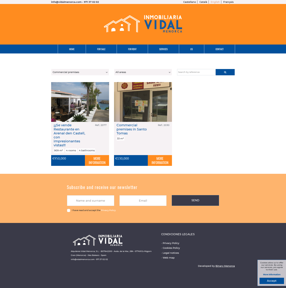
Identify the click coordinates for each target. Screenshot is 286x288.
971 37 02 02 (91, 1)
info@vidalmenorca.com (66, 1)
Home (71, 49)
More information (272, 275)
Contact (219, 49)
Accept (272, 280)
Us (191, 49)
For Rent (132, 49)
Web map (169, 257)
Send (195, 200)
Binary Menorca (225, 265)
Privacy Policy (108, 210)
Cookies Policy (171, 247)
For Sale (101, 49)
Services (163, 49)
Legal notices (171, 252)
